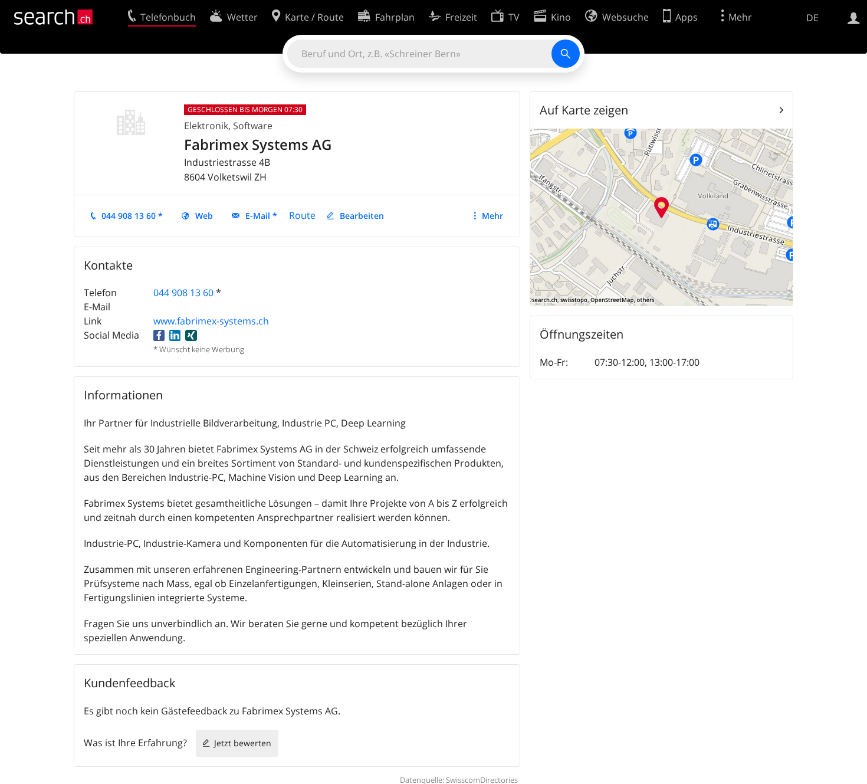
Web (204, 215)
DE (812, 17)
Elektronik (206, 125)
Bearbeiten (362, 215)
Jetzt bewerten (242, 743)
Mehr (492, 215)
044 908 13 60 (183, 292)
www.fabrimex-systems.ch (211, 320)
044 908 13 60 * (132, 215)
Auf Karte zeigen (584, 110)
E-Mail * (261, 215)
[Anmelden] (853, 17)
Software (252, 125)
